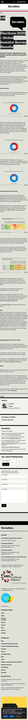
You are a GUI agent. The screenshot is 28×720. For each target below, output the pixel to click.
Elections (3, 649)
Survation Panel (21, 2)
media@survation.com (14, 438)
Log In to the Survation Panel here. (10, 447)
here (4, 353)
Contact (3, 633)
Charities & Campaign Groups (9, 643)
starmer (3, 670)
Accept (5, 716)
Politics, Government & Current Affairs (11, 662)
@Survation (14, 390)
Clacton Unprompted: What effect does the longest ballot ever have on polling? (12, 688)
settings (19, 713)
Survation (11, 404)
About (2, 615)
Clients (3, 622)
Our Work (3, 620)
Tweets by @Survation (7, 420)
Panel (2, 659)
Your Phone (4, 484)
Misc (2, 657)
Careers (3, 630)
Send (4, 505)
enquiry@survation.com (15, 435)
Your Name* (4, 475)
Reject (12, 716)
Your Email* (4, 479)
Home (2, 613)
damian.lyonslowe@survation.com (9, 300)
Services (3, 618)
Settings (18, 716)
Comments (4, 489)
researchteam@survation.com (9, 443)
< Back (2, 396)
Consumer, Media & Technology (9, 646)
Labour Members (6, 654)
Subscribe (5, 464)
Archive (3, 625)
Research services (6, 664)
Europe (3, 651)
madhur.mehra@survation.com (13, 361)
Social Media (4, 667)
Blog (2, 627)
